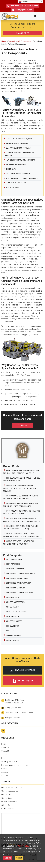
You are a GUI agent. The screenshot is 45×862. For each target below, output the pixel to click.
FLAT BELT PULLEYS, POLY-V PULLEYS (20, 160)
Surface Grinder (13, 635)
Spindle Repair (12, 626)
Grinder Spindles (7, 805)
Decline (8, 858)
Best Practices (13, 564)
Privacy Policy (23, 846)
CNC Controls (12, 597)
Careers (4, 772)
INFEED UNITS (11, 169)
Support (4, 776)
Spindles (10, 631)
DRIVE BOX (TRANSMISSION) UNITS (19, 139)
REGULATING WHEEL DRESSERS (18, 174)
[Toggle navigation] (40, 16)
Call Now (22, 425)
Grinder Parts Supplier (16, 612)
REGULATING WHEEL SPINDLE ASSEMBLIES (22, 178)
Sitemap (4, 754)
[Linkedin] (3, 731)
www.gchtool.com (12, 718)
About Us (5, 747)
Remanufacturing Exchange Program (16, 765)
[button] (35, 16)
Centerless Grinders (15, 588)
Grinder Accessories (15, 602)
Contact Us (5, 751)
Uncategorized (13, 640)
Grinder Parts (12, 607)
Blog (3, 758)
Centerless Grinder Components (20, 574)
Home (3, 41)
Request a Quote (25, 681)
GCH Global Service (9, 801)
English (24, 1)
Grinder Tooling (7, 794)
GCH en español (7, 809)
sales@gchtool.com (24, 10)
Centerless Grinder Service (18, 583)
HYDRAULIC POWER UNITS (16, 164)
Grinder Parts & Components (19, 41)
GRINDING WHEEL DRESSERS (17, 143)
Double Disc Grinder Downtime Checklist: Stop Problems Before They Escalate (20, 488)
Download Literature (25, 670)
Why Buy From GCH (9, 761)
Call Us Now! (22, 33)
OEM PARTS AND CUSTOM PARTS (19, 148)
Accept (19, 858)
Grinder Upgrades (14, 621)
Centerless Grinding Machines (19, 593)
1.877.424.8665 (31, 6)
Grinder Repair (12, 616)
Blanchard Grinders (15, 569)
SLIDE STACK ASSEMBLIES (16, 183)
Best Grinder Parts (14, 559)
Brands (4, 769)
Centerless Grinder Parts (17, 578)
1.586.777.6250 (15, 6)
